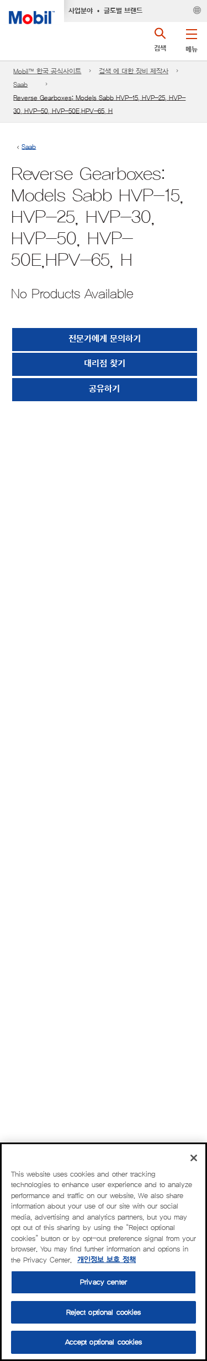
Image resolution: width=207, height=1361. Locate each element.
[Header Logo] (32, 12)
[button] (191, 38)
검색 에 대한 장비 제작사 (133, 71)
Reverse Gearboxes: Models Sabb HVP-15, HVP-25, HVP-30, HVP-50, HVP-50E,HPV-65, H (99, 104)
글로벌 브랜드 (123, 11)
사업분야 (80, 11)
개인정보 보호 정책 (106, 1260)
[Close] (194, 1158)
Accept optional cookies (103, 1342)
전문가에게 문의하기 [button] (104, 339)
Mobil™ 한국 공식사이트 (47, 71)
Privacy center (103, 1282)
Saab (20, 84)
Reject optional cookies (103, 1312)
